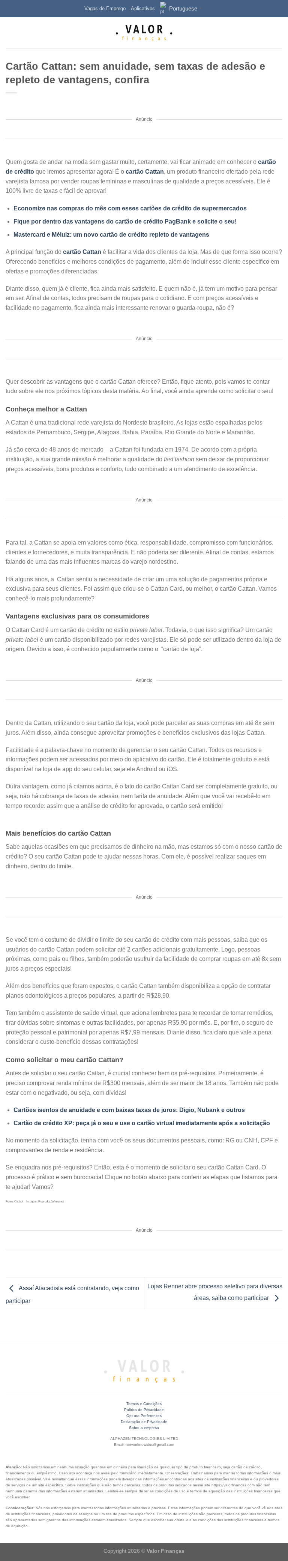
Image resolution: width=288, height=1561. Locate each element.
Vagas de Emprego (105, 8)
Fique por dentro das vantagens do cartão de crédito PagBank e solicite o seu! (125, 221)
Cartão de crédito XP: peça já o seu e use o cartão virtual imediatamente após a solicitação (142, 1123)
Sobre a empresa (144, 1428)
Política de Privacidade (144, 1410)
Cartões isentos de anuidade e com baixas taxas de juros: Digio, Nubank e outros (129, 1110)
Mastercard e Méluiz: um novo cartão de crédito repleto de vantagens (111, 234)
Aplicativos (143, 8)
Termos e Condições (144, 1404)
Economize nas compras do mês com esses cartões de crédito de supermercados (130, 208)
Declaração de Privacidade (144, 1422)
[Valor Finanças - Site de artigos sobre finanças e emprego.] (144, 33)
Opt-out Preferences (144, 1416)
